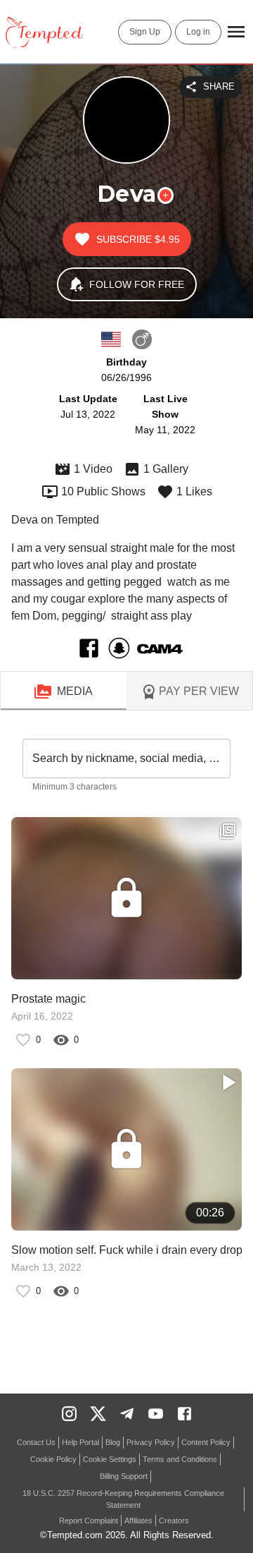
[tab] (63, 691)
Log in (198, 32)
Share (219, 86)
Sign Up (144, 32)
